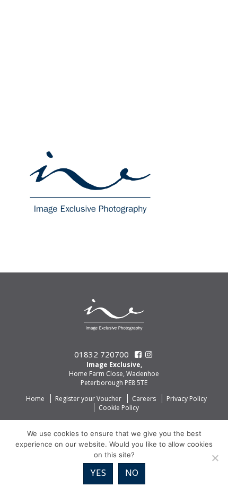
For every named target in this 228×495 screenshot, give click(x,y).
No (131, 473)
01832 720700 (101, 354)
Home (35, 398)
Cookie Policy (119, 407)
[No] (214, 458)
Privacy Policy (186, 398)
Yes (98, 473)
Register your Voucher (88, 398)
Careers (144, 398)
